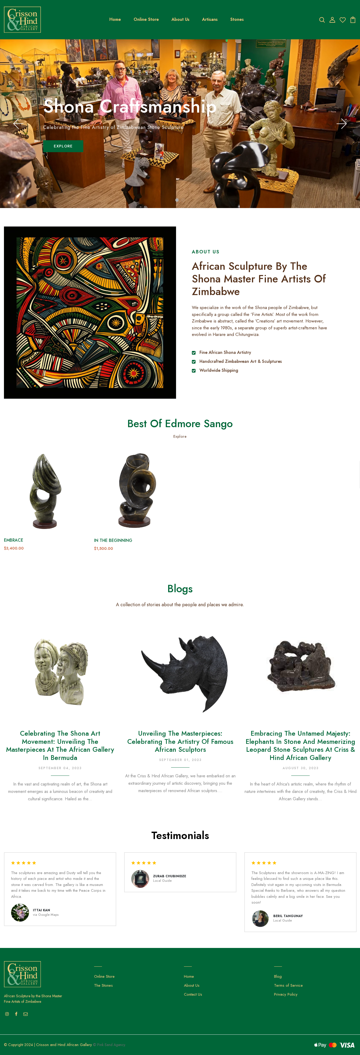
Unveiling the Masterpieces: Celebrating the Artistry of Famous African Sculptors (180, 741)
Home (115, 19)
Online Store (146, 19)
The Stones (103, 985)
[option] (180, 123)
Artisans (210, 19)
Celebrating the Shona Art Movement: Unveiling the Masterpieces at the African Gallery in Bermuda (60, 745)
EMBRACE (13, 540)
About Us (180, 19)
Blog (278, 976)
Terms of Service (288, 985)
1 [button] (177, 200)
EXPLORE (63, 146)
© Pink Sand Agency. (109, 1044)
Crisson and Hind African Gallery (64, 1045)
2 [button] (183, 200)
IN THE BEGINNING (113, 540)
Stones (237, 19)
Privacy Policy (286, 994)
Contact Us (193, 994)
